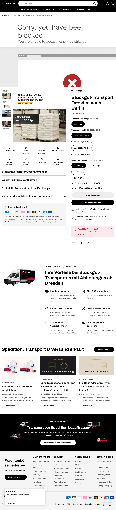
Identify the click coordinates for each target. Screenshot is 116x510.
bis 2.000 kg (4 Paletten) (83, 148)
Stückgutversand (82, 113)
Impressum (77, 504)
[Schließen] (111, 228)
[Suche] (94, 3)
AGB (68, 504)
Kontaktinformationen (92, 504)
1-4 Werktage (79, 166)
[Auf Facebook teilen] (81, 242)
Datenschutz (59, 504)
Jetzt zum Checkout (93, 202)
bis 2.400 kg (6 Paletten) (83, 154)
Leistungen (16, 15)
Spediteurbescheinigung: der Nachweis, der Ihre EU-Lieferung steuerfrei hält (57, 387)
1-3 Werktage (94, 166)
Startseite (5, 15)
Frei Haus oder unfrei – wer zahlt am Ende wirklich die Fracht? (94, 387)
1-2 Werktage (79, 172)
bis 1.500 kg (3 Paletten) (83, 142)
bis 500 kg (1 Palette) (81, 135)
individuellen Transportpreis (95, 232)
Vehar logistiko (13, 504)
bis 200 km (78, 124)
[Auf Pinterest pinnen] (95, 242)
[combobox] (58, 3)
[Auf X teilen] (88, 242)
